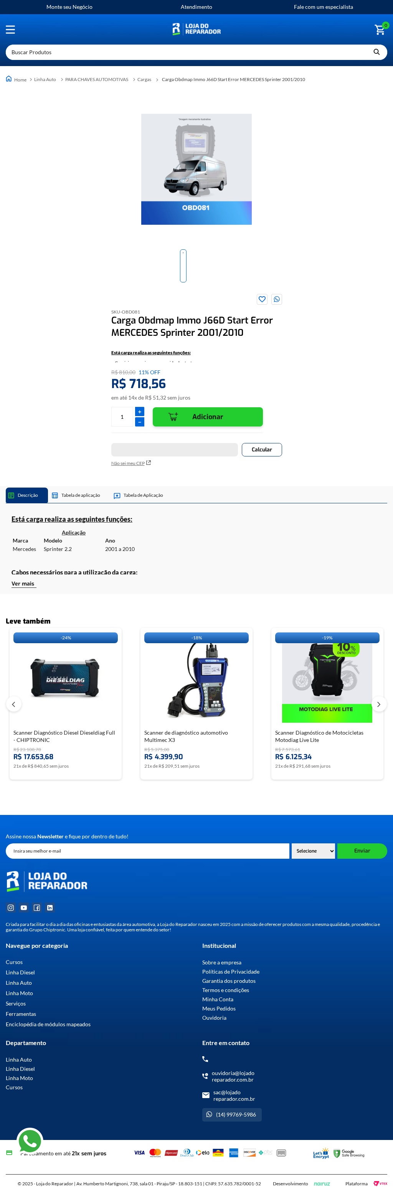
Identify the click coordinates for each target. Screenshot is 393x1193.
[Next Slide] (379, 704)
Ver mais (23, 584)
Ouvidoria (214, 1017)
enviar (362, 851)
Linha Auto (45, 79)
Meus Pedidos (219, 1008)
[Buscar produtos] (376, 52)
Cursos (14, 962)
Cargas (144, 79)
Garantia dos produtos (229, 980)
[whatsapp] (276, 299)
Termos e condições (225, 990)
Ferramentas (21, 1014)
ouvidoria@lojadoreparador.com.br (233, 1076)
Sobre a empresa (221, 962)
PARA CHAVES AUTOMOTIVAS (96, 79)
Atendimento (196, 6)
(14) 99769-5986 (236, 1114)
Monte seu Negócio (69, 6)
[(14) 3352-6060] (205, 1059)
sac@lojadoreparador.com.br (234, 1095)
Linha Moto (19, 993)
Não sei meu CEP (128, 463)
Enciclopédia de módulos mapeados (48, 1024)
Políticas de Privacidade (230, 971)
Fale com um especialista (323, 6)
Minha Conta (217, 999)
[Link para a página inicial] (17, 79)
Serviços (16, 1004)
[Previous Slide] (13, 704)
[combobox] (196, 52)
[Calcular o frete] (262, 449)
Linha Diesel (20, 972)
